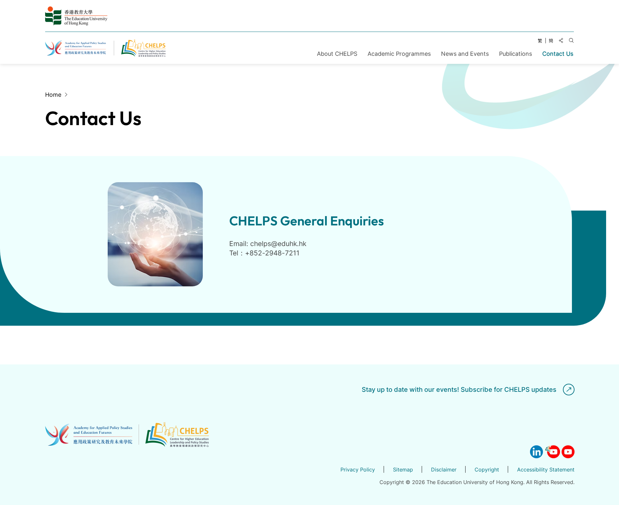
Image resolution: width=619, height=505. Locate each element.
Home (53, 94)
